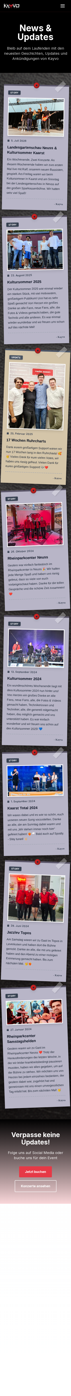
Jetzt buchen (35, 1172)
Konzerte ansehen (35, 1186)
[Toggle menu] (64, 6)
